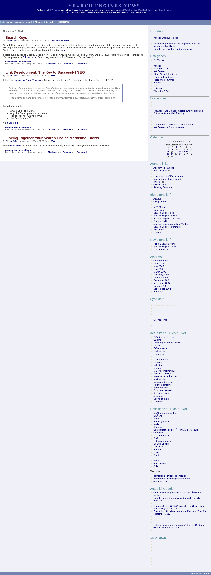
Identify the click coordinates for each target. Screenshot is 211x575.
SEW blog (12, 123)
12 (183, 150)
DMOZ (156, 345)
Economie (158, 354)
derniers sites (160, 481)
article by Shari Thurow (28, 80)
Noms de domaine (163, 382)
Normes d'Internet (162, 385)
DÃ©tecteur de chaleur (165, 413)
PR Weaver (53, 10)
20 (187, 152)
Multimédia (159, 379)
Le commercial (161, 435)
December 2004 (161, 280)
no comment (11, 62)
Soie (155, 466)
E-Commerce (160, 348)
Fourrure (158, 446)
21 (190, 152)
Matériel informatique (164, 371)
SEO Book (158, 229)
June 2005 (159, 263)
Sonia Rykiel (159, 463)
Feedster (67, 64)
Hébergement (160, 359)
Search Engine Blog (163, 213)
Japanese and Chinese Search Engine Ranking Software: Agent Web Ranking (178, 112)
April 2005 (158, 269)
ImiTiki (156, 182)
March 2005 (159, 272)
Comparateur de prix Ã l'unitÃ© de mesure (175, 430)
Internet (157, 368)
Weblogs (158, 401)
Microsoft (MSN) (161, 68)
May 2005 (158, 266)
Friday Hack (29, 57)
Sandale (157, 449)
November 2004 (161, 283)
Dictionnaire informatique (166, 179)
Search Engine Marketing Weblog (170, 224)
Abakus (157, 199)
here (63, 50)
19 (183, 152)
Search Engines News (104, 5)
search (29, 22)
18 (180, 152)
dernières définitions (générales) (170, 476)
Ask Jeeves (159, 71)
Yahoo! (157, 66)
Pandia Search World (164, 244)
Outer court (159, 210)
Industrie (158, 365)
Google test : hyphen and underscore (172, 49)
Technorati (82, 64)
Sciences (158, 396)
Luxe (156, 452)
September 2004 (162, 289)
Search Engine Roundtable (167, 227)
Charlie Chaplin (161, 444)
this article (15, 145)
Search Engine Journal (165, 215)
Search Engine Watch (164, 246)
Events (157, 82)
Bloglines (52, 64)
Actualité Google (162, 488)
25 (180, 154)
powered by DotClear (200, 573)
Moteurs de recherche (165, 376)
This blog (158, 88)
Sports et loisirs (161, 399)
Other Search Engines (165, 74)
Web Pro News (161, 249)
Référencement (161, 393)
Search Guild (160, 221)
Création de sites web (164, 337)
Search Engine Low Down (166, 218)
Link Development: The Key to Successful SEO (45, 72)
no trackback (25, 62)
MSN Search (160, 207)
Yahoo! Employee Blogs (165, 38)
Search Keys (16, 37)
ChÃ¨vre (157, 416)
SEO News (158, 537)
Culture (157, 340)
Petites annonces (162, 441)
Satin (156, 418)
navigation (19, 22)
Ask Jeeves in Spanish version (169, 127)
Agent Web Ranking (127, 10)
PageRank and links (163, 77)
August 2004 (160, 291)
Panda (156, 455)
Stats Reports (165, 10)
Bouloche (158, 427)
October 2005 (160, 260)
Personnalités (160, 387)
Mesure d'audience (163, 373)
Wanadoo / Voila (161, 91)
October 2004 (160, 286)
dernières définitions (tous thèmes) (171, 478)
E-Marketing (159, 351)
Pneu (156, 460)
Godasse (158, 432)
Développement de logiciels (167, 342)
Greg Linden (159, 201)
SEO (53, 76)
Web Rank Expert (146, 10)
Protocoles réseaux (163, 390)
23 (172, 154)
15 (168, 152)
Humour (157, 362)
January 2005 (160, 277)
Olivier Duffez (12, 41)
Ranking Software (162, 187)
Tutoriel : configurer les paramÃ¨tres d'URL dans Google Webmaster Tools (178, 526)
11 (180, 150)
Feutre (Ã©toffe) (161, 421)
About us (39, 22)
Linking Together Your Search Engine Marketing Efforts (52, 138)
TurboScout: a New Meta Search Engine (174, 124)
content (9, 22)
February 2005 (161, 274)
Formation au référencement (168, 176)
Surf (155, 438)
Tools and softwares (60, 41)
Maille (156, 424)
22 (168, 154)
